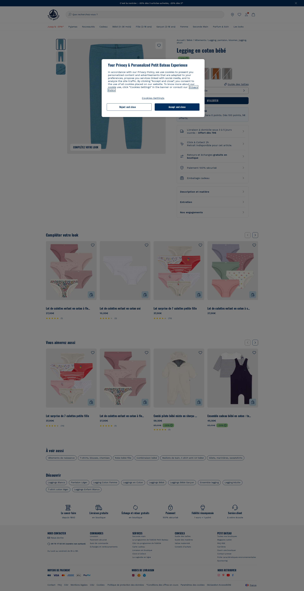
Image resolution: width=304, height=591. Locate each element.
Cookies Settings (153, 98)
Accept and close (177, 107)
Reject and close (127, 107)
